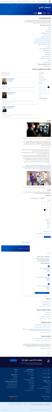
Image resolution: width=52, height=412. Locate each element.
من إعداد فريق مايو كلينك (47, 231)
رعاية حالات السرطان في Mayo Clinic (44, 44)
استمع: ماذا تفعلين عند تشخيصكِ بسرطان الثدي (43, 338)
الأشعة (49, 27)
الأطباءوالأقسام (40, 13)
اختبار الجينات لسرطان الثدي (46, 304)
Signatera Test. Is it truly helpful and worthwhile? (44, 287)
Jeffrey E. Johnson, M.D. (11, 106)
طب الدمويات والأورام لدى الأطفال (45, 48)
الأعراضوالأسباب (48, 13)
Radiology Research (47, 66)
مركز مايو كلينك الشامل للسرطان (45, 165)
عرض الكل (48, 227)
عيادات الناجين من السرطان (46, 56)
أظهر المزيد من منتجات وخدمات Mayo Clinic (44, 340)
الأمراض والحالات (47, 4)
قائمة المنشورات (44, 192)
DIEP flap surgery (48, 312)
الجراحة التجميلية (48, 31)
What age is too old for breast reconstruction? (45, 269)
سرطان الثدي (45, 8)
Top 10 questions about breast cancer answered (43, 324)
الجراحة (49, 29)
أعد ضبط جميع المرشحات (43, 98)
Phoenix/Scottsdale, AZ (44, 79)
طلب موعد (48, 10)
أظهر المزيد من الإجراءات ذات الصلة (45, 318)
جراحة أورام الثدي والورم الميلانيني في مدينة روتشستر (42, 42)
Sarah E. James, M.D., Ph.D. (11, 92)
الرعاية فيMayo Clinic (35, 13)
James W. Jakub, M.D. (10, 78)
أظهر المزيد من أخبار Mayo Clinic (46, 332)
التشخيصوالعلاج (44, 13)
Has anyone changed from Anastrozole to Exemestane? (43, 278)
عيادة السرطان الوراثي (47, 62)
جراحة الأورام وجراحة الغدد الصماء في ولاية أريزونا (43, 40)
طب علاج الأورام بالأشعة (46, 50)
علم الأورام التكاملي (47, 54)
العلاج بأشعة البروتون (30, 158)
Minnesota (48, 226)
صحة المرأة (49, 46)
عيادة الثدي (49, 60)
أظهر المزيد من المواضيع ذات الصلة (45, 306)
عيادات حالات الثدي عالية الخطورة (45, 58)
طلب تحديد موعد (47, 236)
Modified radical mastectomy (46, 316)
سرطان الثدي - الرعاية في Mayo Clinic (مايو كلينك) (43, 233)
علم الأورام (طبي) (48, 52)
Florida (48, 225)
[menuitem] (49, 13)
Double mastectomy (47, 314)
